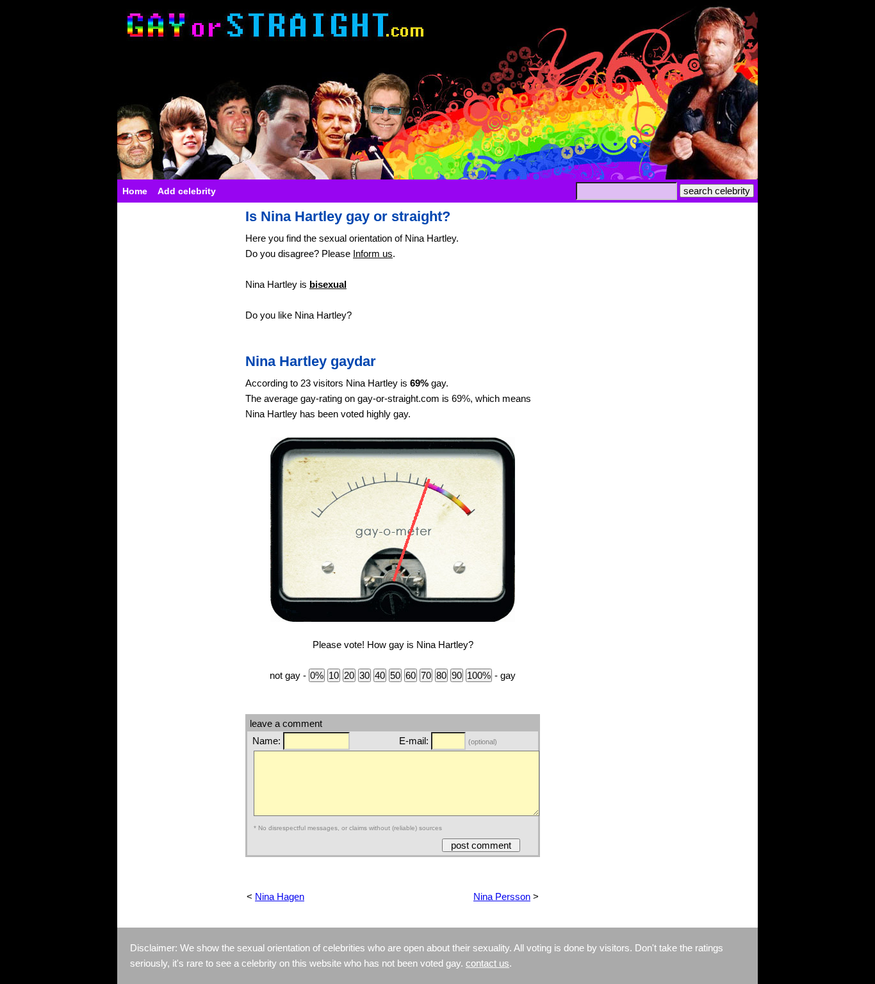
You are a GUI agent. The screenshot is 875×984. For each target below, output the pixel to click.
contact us (487, 963)
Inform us (373, 253)
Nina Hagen (279, 896)
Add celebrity (187, 191)
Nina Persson (501, 896)
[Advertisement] (175, 401)
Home (134, 191)
